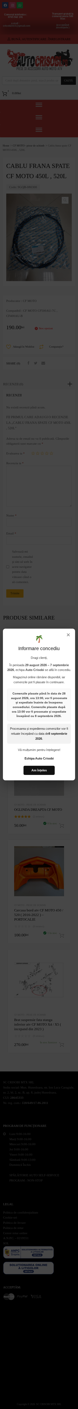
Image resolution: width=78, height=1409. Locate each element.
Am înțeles (39, 770)
